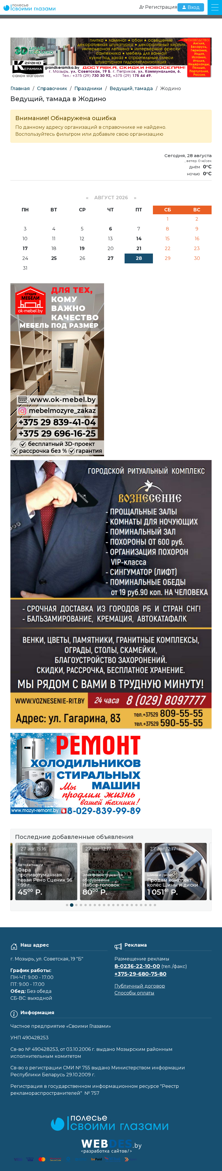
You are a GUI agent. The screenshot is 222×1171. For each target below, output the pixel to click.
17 (25, 248)
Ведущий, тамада (131, 88)
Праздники (88, 88)
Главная (20, 88)
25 (54, 258)
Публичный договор (139, 986)
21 (138, 248)
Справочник (52, 88)
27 (111, 258)
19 (82, 248)
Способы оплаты (134, 993)
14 (139, 238)
